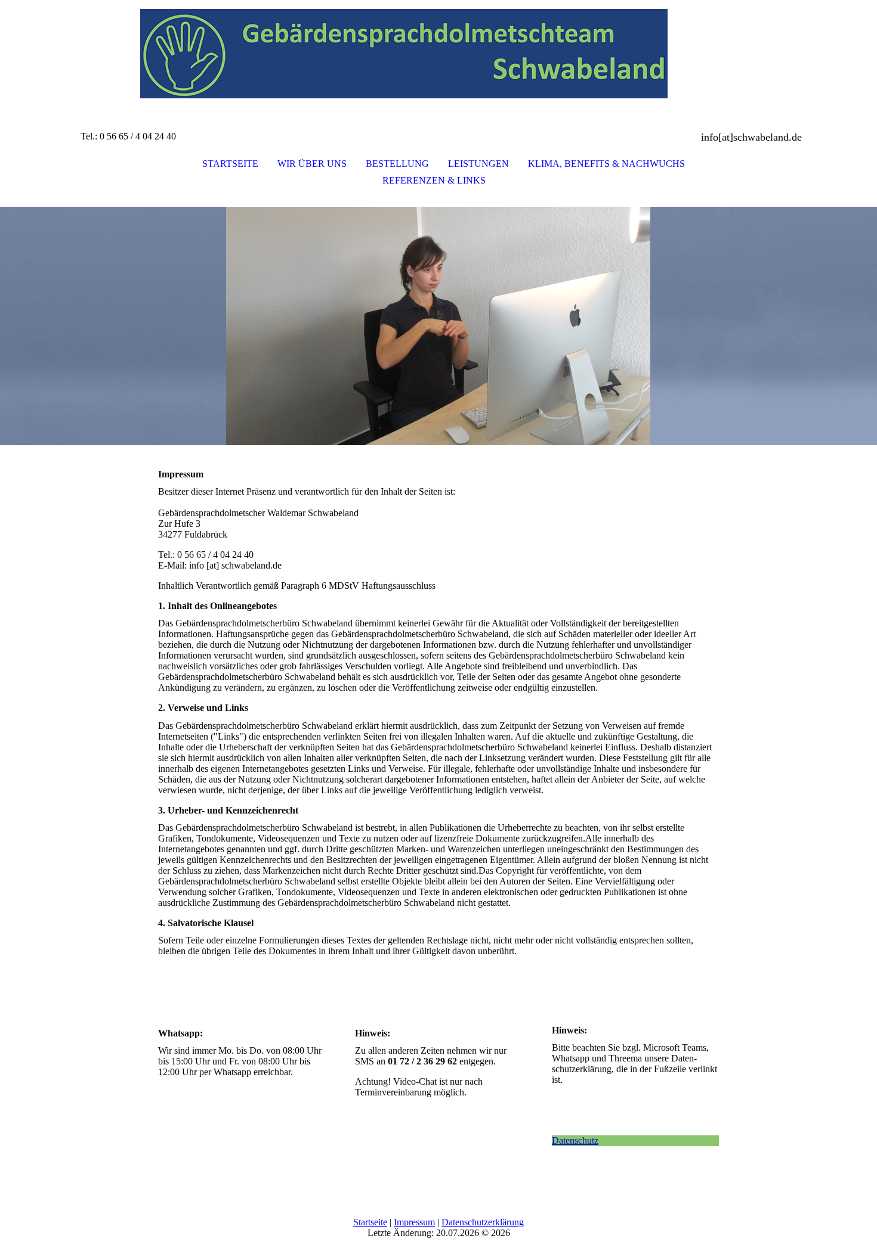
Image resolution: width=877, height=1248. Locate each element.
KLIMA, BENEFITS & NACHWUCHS (606, 164)
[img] (438, 59)
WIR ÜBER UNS (312, 164)
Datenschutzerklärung (482, 1222)
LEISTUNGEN (478, 164)
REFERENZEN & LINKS (434, 180)
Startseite (370, 1222)
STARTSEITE (230, 164)
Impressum (414, 1222)
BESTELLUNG (397, 164)
